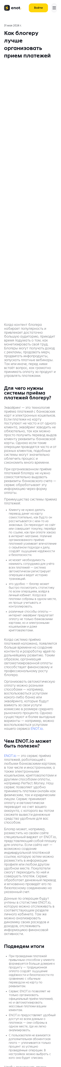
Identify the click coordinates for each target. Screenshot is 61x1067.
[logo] (12, 8)
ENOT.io (37, 728)
